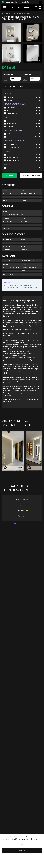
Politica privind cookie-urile (27, 839)
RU (40, 2)
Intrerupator (8, 274)
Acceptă (22, 850)
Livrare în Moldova (13, 160)
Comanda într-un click (32, 176)
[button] (12, 523)
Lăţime (5, 200)
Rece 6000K (11, 121)
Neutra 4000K (11, 123)
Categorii (7, 193)
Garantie (6, 225)
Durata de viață (9, 271)
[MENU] (4, 7)
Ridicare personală (13, 154)
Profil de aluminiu (12, 136)
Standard (10, 97)
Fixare (5, 211)
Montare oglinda (12, 168)
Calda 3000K (11, 126)
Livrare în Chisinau (13, 157)
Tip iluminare (8, 260)
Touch (9, 110)
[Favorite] (37, 7)
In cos (11, 176)
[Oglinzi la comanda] (20, 7)
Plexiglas (9, 134)
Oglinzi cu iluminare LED (17, 13)
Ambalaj (6, 228)
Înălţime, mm (8, 74)
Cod (5, 190)
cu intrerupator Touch (14, 147)
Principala (5, 13)
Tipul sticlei (7, 249)
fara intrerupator (12, 144)
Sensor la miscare (13, 113)
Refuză (22, 844)
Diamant (9, 100)
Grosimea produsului (11, 215)
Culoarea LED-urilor (11, 267)
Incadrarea (7, 221)
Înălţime (6, 197)
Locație (6, 264)
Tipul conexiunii (9, 218)
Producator (8, 239)
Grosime (6, 243)
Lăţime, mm (27, 74)
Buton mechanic (12, 107)
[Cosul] (40, 7)
